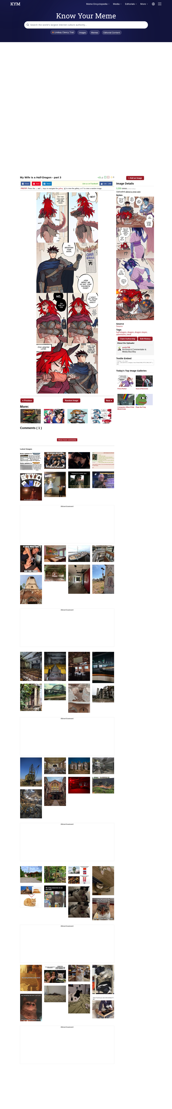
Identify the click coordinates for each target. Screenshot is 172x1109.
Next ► (109, 400)
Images (82, 32)
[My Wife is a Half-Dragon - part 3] (67, 293)
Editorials (129, 4)
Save (37, 184)
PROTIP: (24, 188)
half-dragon (121, 332)
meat (129, 334)
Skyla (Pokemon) (142, 389)
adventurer (121, 334)
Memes (94, 32)
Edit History (145, 339)
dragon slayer (141, 332)
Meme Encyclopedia (96, 4)
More (143, 4)
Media (116, 4)
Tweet (47, 184)
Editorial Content (112, 32)
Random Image (71, 400)
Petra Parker (122, 389)
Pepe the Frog (141, 407)
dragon (130, 332)
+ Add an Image (135, 178)
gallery (60, 188)
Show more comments (67, 440)
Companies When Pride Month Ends (125, 408)
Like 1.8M (107, 184)
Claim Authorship (127, 339)
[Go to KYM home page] (15, 4)
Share (26, 184)
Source (119, 326)
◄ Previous (27, 400)
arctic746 (126, 347)
